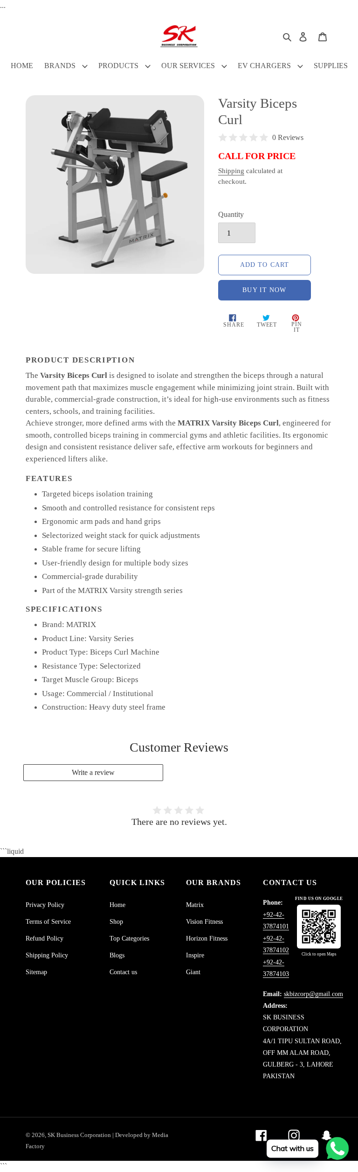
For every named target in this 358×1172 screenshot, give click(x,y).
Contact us (123, 972)
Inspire (195, 955)
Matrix (195, 904)
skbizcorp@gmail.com (313, 994)
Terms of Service (48, 921)
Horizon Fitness (206, 938)
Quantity (231, 214)
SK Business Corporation (80, 1134)
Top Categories (129, 938)
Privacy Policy (45, 904)
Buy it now (264, 289)
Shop (116, 921)
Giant (193, 972)
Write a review (93, 772)
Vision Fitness (204, 921)
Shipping (231, 170)
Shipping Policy (47, 955)
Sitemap (36, 972)
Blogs (117, 955)
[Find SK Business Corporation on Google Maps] (319, 927)
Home (117, 904)
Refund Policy (44, 938)
